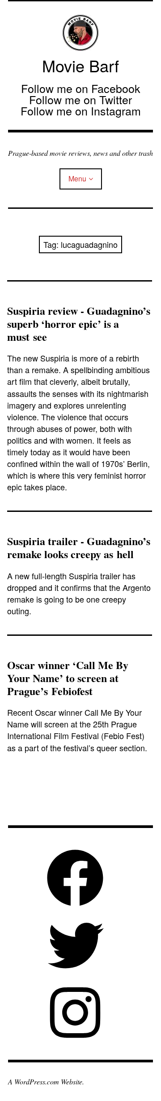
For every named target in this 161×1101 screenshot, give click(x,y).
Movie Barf (80, 65)
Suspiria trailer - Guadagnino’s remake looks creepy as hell (78, 547)
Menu (77, 178)
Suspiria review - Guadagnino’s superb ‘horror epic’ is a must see (78, 323)
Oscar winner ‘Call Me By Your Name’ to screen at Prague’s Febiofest (67, 678)
